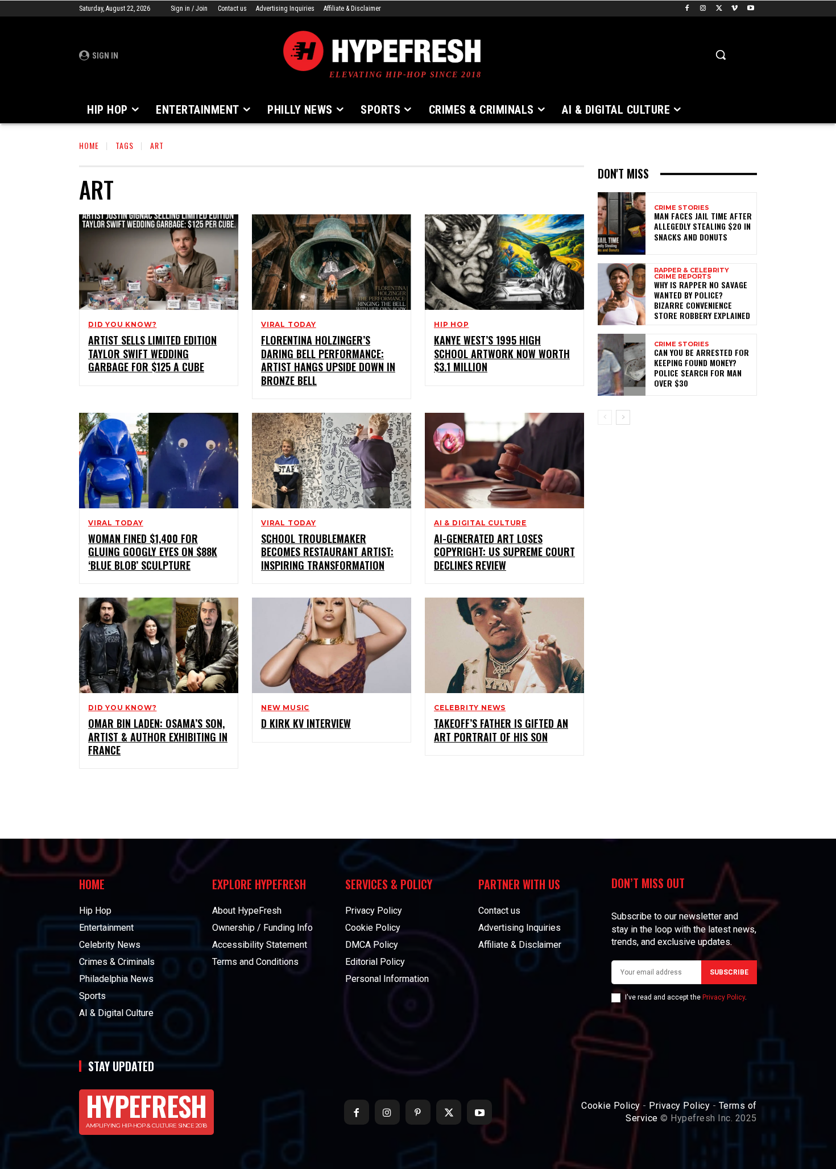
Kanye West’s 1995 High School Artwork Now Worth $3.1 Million (502, 353)
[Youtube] (750, 8)
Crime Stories (681, 208)
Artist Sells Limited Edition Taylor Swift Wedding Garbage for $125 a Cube (152, 353)
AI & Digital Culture (480, 523)
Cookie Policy (610, 1105)
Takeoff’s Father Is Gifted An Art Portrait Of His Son (501, 730)
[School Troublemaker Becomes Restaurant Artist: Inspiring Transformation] (331, 460)
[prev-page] (605, 417)
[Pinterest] (418, 1112)
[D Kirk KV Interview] (331, 645)
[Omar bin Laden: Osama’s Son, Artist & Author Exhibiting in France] (158, 645)
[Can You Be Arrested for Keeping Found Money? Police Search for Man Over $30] (621, 365)
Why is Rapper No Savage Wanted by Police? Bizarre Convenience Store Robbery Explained (702, 300)
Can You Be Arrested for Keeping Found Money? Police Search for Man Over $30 (701, 367)
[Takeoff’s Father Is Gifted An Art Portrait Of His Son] (504, 645)
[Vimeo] (734, 8)
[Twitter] (719, 8)
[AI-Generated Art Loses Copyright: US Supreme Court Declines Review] (504, 460)
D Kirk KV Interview (306, 723)
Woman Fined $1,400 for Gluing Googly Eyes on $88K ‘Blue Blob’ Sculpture (152, 552)
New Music (285, 707)
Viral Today (288, 324)
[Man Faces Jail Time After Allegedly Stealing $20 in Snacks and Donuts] (621, 223)
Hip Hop (451, 324)
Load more (327, 795)
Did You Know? (122, 324)
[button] (720, 54)
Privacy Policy (723, 997)
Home (89, 145)
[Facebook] (687, 8)
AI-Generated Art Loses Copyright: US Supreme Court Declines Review (504, 552)
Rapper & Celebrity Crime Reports (691, 273)
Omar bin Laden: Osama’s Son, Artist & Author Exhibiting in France (157, 736)
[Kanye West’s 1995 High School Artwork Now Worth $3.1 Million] (504, 262)
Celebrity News (470, 707)
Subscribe (729, 972)
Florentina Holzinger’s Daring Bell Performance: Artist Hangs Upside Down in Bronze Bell (328, 360)
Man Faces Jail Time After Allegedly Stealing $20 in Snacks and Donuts (703, 226)
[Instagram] (703, 8)
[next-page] (623, 417)
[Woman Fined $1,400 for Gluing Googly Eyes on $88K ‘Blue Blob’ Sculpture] (158, 460)
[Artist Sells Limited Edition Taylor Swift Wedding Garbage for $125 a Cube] (158, 262)
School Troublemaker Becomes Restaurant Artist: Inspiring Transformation (327, 552)
